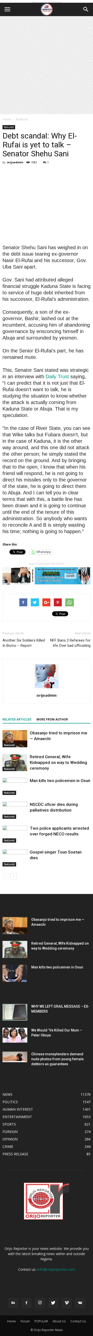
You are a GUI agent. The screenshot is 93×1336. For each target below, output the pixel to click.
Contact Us (78, 1321)
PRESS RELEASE (15, 1154)
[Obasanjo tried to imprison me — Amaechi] (14, 738)
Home (6, 119)
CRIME (7, 1146)
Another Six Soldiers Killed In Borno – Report (23, 643)
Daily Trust (57, 376)
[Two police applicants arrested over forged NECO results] (14, 834)
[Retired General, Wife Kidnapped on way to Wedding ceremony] (14, 762)
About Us (59, 1321)
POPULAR (41, 1321)
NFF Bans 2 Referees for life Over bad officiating (70, 643)
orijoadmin (15, 162)
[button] (86, 9)
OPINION (10, 1139)
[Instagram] (40, 1303)
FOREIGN (10, 1131)
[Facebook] (26, 1303)
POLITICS (10, 1101)
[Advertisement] (46, 65)
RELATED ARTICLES (16, 719)
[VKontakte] (80, 1303)
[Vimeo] (67, 1303)
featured (22, 119)
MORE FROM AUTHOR (52, 719)
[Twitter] (53, 1303)
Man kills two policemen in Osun (60, 780)
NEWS (7, 1094)
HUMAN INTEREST (17, 1109)
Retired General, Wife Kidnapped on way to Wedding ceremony (58, 762)
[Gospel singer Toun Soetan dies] (14, 857)
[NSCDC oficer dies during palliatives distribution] (14, 810)
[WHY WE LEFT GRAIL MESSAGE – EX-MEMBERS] (14, 1012)
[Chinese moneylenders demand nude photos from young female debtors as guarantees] (14, 1057)
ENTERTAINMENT (17, 1116)
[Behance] (13, 1303)
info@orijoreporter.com (56, 1269)
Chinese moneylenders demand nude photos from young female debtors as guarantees (57, 1059)
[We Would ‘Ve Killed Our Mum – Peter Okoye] (14, 1035)
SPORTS (9, 1124)
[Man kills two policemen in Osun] (14, 786)
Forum (25, 1321)
